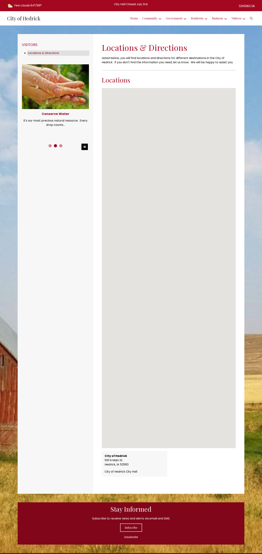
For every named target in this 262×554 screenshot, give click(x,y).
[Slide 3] (60, 145)
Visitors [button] (236, 18)
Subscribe (131, 527)
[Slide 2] (55, 145)
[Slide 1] (50, 145)
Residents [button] (197, 18)
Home (134, 18)
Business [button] (217, 18)
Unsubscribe (131, 536)
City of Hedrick (23, 18)
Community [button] (149, 18)
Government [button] (174, 18)
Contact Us (247, 6)
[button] (251, 18)
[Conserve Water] (55, 86)
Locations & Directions (43, 53)
